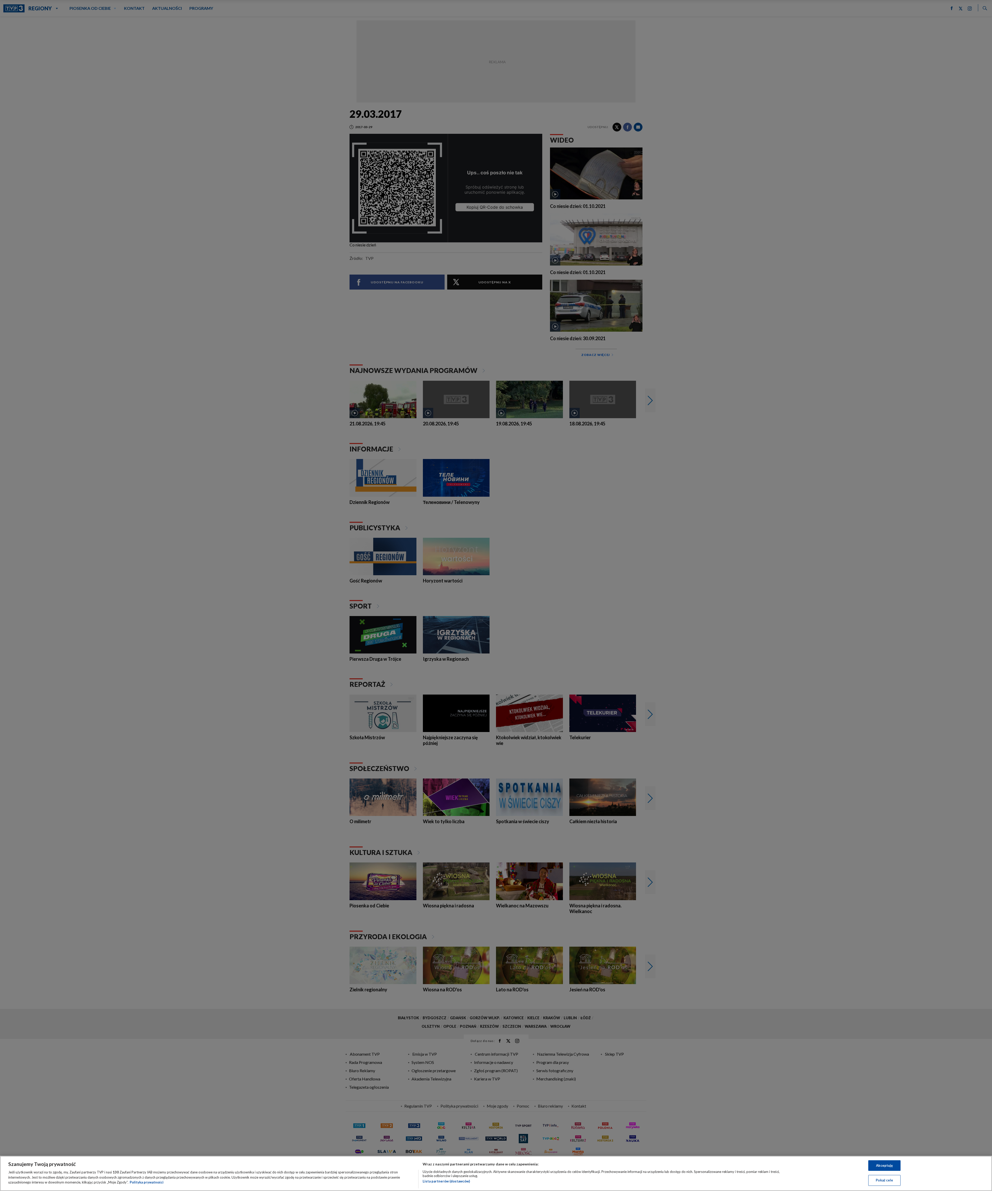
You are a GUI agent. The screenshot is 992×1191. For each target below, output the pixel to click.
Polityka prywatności (147, 1182)
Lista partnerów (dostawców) (446, 1181)
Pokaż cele (884, 1180)
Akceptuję (884, 1165)
